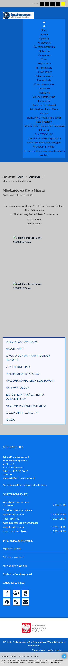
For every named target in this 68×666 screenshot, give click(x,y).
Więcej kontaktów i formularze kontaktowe (25, 485)
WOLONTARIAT (15, 348)
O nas (44, 59)
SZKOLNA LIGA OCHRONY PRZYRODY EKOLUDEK (28, 357)
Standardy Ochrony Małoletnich (44, 117)
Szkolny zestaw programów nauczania (44, 125)
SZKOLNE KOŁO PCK (18, 366)
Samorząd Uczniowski (44, 104)
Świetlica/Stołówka (44, 46)
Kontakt (44, 154)
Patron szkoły (44, 71)
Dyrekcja (44, 38)
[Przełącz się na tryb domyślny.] (42, 4)
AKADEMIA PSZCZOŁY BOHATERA (26, 405)
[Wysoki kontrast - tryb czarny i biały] (52, 4)
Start (44, 30)
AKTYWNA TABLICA (17, 387)
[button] (60, 341)
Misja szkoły (44, 63)
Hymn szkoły (44, 79)
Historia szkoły (44, 67)
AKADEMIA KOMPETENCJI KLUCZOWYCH (30, 380)
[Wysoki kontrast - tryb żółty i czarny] (63, 4)
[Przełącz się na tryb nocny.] (47, 4)
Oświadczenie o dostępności (17, 574)
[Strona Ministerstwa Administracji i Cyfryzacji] (34, 627)
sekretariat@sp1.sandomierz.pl (19, 478)
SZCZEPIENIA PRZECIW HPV (22, 412)
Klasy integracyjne (44, 84)
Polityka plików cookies (15, 565)
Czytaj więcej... (54, 662)
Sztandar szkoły (44, 75)
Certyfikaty (44, 55)
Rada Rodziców (44, 121)
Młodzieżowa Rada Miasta (44, 109)
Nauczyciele (44, 42)
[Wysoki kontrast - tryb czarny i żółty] (58, 4)
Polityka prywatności (13, 557)
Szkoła (44, 34)
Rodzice (44, 113)
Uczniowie (44, 88)
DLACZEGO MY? (44, 134)
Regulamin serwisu (12, 548)
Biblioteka (44, 50)
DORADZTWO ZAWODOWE (22, 341)
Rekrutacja (44, 129)
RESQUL (10, 419)
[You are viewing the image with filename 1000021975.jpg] (34, 258)
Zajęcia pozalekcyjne (44, 96)
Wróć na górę (55, 650)
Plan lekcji (44, 92)
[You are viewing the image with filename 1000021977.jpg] (34, 304)
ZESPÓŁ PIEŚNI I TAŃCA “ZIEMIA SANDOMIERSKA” (25, 396)
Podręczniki (44, 100)
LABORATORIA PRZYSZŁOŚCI (23, 373)
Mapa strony (38, 650)
